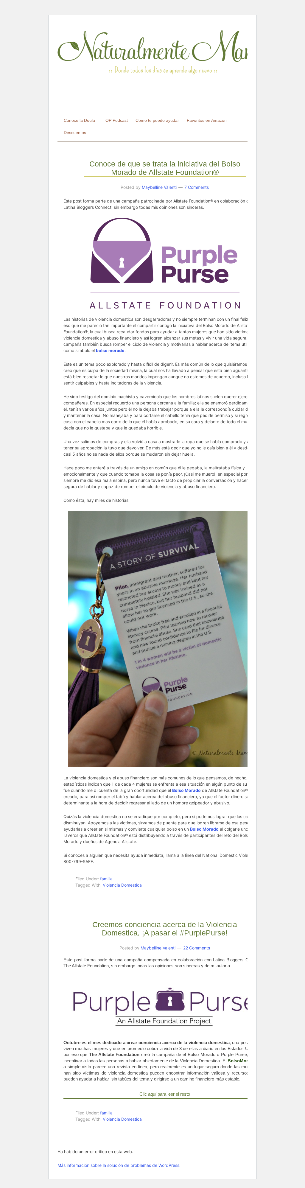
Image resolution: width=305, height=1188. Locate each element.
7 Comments (196, 187)
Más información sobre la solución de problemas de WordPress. (118, 1165)
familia (106, 878)
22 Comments (196, 947)
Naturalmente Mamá (164, 52)
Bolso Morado (204, 829)
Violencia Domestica (122, 885)
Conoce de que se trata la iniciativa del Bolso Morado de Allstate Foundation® (164, 168)
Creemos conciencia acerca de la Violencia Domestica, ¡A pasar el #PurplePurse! (164, 928)
